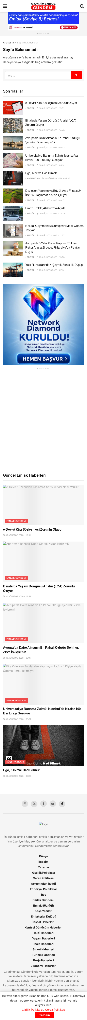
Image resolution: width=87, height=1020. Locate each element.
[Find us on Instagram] (25, 803)
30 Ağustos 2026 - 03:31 (51, 165)
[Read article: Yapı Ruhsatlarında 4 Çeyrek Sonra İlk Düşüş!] (13, 270)
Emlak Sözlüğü (43, 905)
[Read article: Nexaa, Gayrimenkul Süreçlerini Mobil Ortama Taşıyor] (13, 231)
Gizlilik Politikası (43, 872)
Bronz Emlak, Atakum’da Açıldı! (45, 208)
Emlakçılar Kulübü (43, 916)
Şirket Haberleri (43, 949)
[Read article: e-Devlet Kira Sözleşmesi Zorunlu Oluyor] (13, 108)
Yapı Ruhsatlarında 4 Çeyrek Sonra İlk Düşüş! (54, 264)
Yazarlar (43, 867)
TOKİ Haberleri (43, 933)
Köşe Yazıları (15, 761)
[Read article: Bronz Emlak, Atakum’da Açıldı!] (13, 213)
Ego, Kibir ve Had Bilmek (41, 173)
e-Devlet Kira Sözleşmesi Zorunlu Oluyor (51, 102)
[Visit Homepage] (43, 6)
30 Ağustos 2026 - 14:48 (51, 130)
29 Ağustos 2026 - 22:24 (51, 213)
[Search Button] (82, 6)
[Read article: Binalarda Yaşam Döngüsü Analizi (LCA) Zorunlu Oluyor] (13, 125)
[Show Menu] (5, 6)
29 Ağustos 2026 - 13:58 (51, 257)
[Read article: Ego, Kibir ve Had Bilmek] (13, 178)
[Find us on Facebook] (43, 803)
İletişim (43, 861)
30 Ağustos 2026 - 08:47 (51, 147)
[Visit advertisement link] (43, 324)
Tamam (44, 1015)
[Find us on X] (34, 804)
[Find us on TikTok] (62, 804)
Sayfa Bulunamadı (27, 42)
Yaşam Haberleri (43, 938)
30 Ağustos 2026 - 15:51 (51, 108)
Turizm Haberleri (43, 954)
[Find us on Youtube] (53, 803)
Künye (43, 856)
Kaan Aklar (33, 178)
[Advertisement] (43, 420)
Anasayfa (8, 42)
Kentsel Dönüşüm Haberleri (44, 927)
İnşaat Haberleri (43, 922)
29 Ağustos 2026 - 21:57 (51, 235)
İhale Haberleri (44, 944)
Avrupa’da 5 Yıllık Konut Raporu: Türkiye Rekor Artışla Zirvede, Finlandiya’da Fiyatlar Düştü (52, 247)
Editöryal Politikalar (43, 889)
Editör (31, 108)
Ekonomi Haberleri (43, 965)
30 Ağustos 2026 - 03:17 (51, 200)
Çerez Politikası (43, 878)
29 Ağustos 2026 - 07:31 (51, 270)
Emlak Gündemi (16, 521)
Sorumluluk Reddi (43, 883)
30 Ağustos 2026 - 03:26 (57, 178)
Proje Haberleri (43, 960)
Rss (43, 894)
